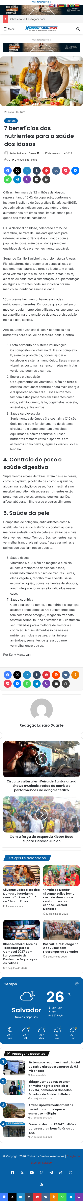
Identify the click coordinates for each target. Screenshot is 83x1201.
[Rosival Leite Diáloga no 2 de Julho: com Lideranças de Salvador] (61, 930)
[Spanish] (77, 5)
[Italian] (67, 5)
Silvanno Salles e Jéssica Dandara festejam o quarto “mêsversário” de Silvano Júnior (21, 895)
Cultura (20, 112)
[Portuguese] (72, 5)
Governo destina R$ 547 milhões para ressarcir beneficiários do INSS (52, 1128)
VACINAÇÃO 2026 (41, 2)
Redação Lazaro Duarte (41, 725)
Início (10, 112)
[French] (56, 5)
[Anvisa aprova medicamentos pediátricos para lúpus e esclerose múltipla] (14, 1110)
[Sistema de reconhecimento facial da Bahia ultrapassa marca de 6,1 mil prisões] (14, 1067)
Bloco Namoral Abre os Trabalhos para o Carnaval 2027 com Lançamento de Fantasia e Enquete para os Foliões (21, 953)
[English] (51, 5)
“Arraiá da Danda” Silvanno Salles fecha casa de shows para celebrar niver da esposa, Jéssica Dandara (59, 899)
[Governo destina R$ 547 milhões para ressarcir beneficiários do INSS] (14, 1129)
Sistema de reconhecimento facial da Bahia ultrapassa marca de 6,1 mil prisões (54, 1066)
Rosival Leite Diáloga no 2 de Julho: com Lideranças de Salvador (61, 948)
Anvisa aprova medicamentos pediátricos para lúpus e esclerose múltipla (50, 1109)
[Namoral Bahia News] (41, 28)
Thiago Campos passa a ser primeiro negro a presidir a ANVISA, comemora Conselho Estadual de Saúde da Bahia (50, 1088)
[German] (61, 5)
